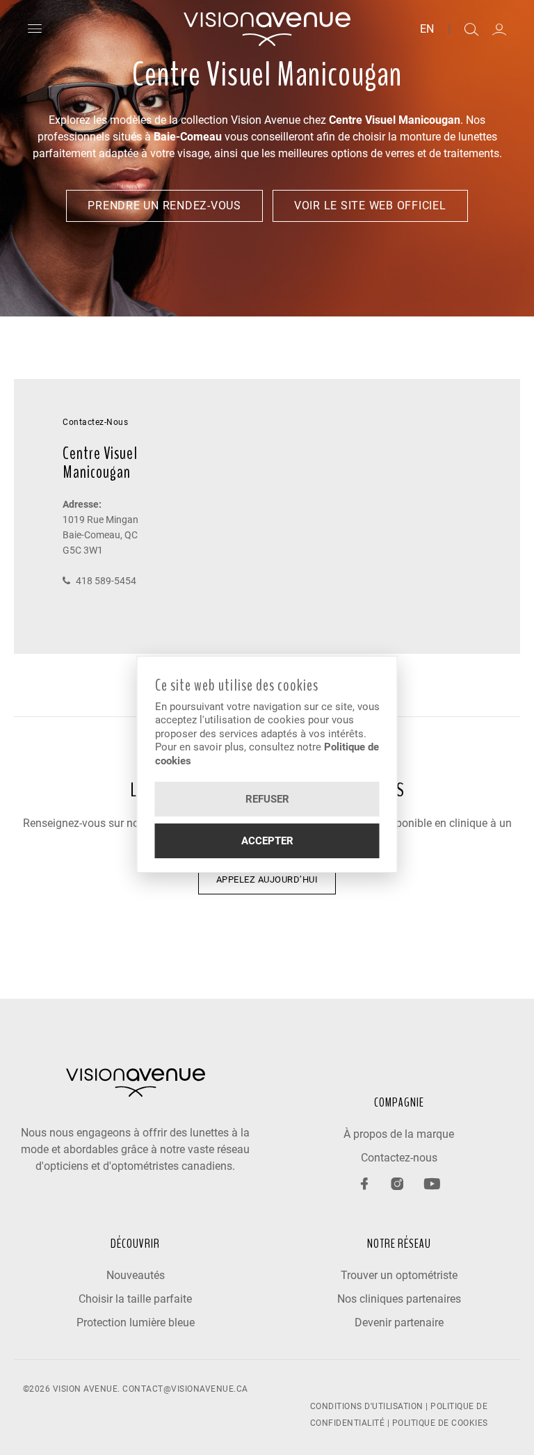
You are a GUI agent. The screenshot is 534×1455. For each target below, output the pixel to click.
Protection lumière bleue (135, 1322)
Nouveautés (135, 1275)
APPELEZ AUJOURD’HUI (267, 879)
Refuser (267, 799)
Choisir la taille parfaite (135, 1298)
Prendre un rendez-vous (164, 205)
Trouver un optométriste (399, 1275)
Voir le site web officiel (370, 205)
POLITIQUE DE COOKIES (440, 1423)
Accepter (267, 841)
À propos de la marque (398, 1134)
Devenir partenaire (399, 1322)
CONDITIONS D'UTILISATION (366, 1406)
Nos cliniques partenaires (399, 1298)
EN (427, 29)
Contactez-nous (399, 1157)
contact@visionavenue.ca (185, 1389)
